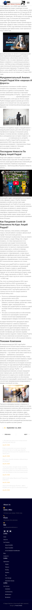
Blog (4, 553)
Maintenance (8, 594)
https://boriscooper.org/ (10, 96)
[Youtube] (10, 531)
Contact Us (6, 556)
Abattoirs (7, 572)
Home (4, 537)
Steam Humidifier (9, 547)
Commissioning (8, 591)
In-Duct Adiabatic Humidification (12, 550)
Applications (6, 561)
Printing (7, 569)
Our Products (6, 542)
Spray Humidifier (9, 545)
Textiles (7, 564)
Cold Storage (8, 578)
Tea (6, 575)
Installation (7, 589)
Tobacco (7, 567)
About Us (5, 539)
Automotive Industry (9, 580)
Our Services (6, 586)
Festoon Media (18, 605)
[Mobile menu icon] (28, 2)
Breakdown (7, 597)
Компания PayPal (4, 138)
